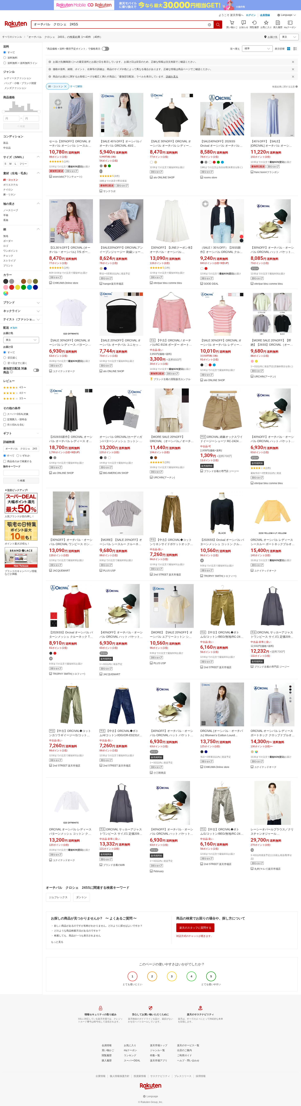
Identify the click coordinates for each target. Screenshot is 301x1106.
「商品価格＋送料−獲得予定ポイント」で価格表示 (72, 48)
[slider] (3, 111)
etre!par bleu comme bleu (168, 283)
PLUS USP (109, 570)
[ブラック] (5, 281)
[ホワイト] (17, 281)
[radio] (4, 52)
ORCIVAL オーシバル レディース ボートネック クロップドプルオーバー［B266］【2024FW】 (272, 735)
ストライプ (9, 260)
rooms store (210, 177)
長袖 (5, 220)
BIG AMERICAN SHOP (115, 473)
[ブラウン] (23, 281)
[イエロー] (17, 287)
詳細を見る (172, 76)
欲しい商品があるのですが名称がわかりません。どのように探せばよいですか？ (98, 925)
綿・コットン (10, 179)
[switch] (36, 370)
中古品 (7, 147)
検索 (22, 126)
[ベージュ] (29, 281)
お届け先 (8, 333)
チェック (8, 255)
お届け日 (8, 347)
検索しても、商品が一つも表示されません (77, 935)
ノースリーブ (10, 210)
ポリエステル (10, 184)
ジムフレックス (58, 897)
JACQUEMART (61, 570)
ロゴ (5, 246)
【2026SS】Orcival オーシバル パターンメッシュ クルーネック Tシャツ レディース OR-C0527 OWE (71, 637)
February (159, 871)
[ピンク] (5, 287)
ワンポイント (10, 250)
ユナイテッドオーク (64, 371)
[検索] (218, 24)
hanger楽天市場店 (113, 284)
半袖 (5, 215)
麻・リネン (9, 194)
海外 (14, 327)
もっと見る (57, 942)
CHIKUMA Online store (65, 283)
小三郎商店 (160, 773)
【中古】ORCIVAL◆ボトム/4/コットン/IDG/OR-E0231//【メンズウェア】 (119, 735)
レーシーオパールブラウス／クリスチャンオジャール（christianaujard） (272, 834)
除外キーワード (11, 466)
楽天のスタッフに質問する (195, 927)
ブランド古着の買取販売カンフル (172, 379)
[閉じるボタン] (293, 62)
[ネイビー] (35, 287)
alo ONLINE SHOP (164, 177)
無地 (5, 236)
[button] (286, 15)
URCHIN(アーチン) (265, 376)
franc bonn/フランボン (266, 172)
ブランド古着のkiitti (114, 865)
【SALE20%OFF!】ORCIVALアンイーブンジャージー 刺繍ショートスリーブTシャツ (121, 252)
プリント (8, 265)
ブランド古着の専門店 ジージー (221, 471)
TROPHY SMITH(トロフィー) (220, 576)
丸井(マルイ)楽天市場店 (267, 869)
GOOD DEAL (211, 284)
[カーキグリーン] (35, 281)
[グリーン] (23, 287)
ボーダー (8, 241)
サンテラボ (109, 191)
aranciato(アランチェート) (67, 176)
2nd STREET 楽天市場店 (167, 574)
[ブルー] (29, 287)
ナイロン (8, 189)
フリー (23, 163)
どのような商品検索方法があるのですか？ (77, 930)
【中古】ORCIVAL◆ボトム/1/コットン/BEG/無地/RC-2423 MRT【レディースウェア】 (222, 637)
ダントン (81, 897)
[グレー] (11, 281)
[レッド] (11, 287)
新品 (5, 143)
